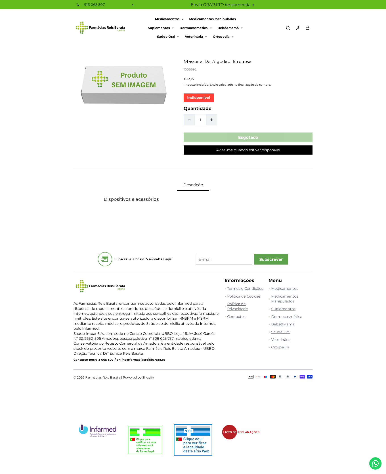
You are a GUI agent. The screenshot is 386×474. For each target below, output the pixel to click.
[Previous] (133, 4)
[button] (288, 28)
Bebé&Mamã (229, 28)
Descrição (193, 184)
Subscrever (271, 259)
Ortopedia (222, 37)
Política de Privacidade (237, 306)
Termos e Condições (245, 288)
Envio (214, 84)
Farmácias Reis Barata (102, 377)
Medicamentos (167, 19)
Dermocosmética (194, 28)
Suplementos (159, 28)
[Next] (253, 4)
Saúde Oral (166, 37)
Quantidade (198, 108)
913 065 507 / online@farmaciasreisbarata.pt (130, 359)
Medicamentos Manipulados (212, 19)
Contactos (236, 317)
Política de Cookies (244, 296)
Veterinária (194, 37)
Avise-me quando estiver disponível (248, 150)
